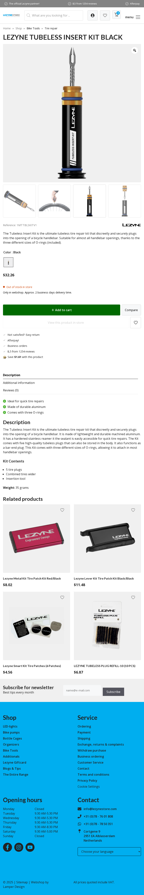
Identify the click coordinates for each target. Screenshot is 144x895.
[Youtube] (30, 847)
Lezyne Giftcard (14, 762)
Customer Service (91, 762)
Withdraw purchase (92, 750)
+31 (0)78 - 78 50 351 (98, 824)
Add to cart (63, 310)
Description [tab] (11, 375)
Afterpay (135, 3)
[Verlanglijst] (93, 15)
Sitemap (22, 882)
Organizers (11, 744)
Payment (84, 732)
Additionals (11, 756)
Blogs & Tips (12, 768)
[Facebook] (7, 847)
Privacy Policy (87, 780)
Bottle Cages (12, 738)
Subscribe (113, 692)
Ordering (84, 726)
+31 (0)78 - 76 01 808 (98, 816)
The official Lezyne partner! (24, 3)
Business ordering (91, 756)
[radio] (8, 262)
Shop (19, 28)
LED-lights (10, 726)
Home (7, 28)
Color (7, 252)
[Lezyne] (131, 226)
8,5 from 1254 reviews (85, 3)
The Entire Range (15, 774)
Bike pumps (11, 732)
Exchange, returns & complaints (101, 744)
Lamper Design (14, 887)
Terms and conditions (93, 774)
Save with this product (25, 357)
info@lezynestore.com (100, 809)
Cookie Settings (89, 786)
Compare (131, 310)
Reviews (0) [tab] (11, 390)
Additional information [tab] (19, 383)
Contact (83, 768)
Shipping (84, 738)
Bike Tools (33, 28)
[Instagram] (18, 847)
